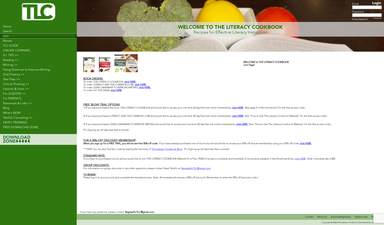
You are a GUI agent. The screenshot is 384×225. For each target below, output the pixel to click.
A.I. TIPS (10, 55)
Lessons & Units (16, 89)
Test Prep (11, 79)
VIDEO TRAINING (15, 122)
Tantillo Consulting (18, 117)
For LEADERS (14, 93)
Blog (6, 108)
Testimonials (361, 216)
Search (7, 31)
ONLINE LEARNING (16, 50)
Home (7, 26)
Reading (11, 60)
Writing (10, 64)
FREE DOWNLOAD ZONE (20, 127)
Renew (7, 40)
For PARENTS (12, 98)
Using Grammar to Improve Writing (26, 69)
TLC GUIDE (10, 45)
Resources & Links (17, 103)
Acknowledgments (341, 216)
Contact (309, 216)
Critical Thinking (16, 84)
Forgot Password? (360, 19)
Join (6, 36)
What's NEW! (12, 113)
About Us (322, 216)
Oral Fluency (13, 74)
